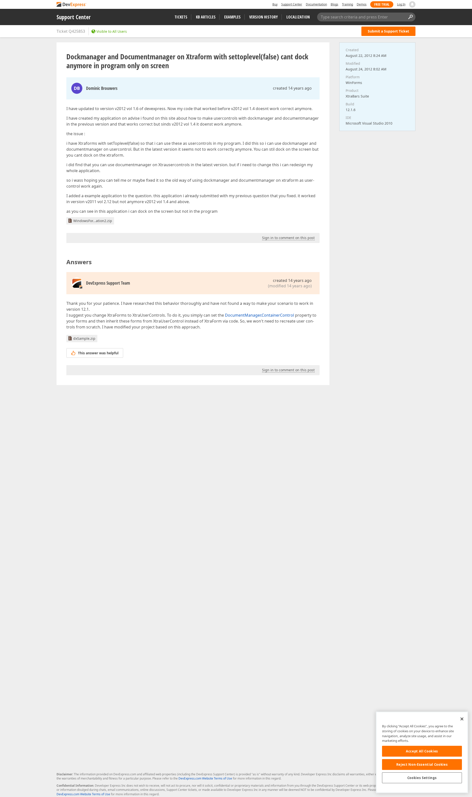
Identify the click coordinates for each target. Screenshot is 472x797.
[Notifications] (412, 4)
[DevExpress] (72, 4)
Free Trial (381, 4)
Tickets (181, 17)
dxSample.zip (84, 338)
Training (347, 4)
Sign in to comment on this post (288, 237)
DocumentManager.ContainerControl (259, 315)
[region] (422, 752)
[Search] (410, 17)
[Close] (462, 719)
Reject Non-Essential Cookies (422, 764)
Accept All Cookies (422, 751)
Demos (362, 4)
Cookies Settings (422, 778)
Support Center (291, 4)
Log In (401, 4)
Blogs (334, 4)
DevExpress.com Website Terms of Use (205, 778)
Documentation (316, 4)
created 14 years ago (292, 88)
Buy (275, 4)
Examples (232, 17)
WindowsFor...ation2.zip (92, 220)
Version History (263, 17)
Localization (298, 17)
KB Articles (206, 17)
